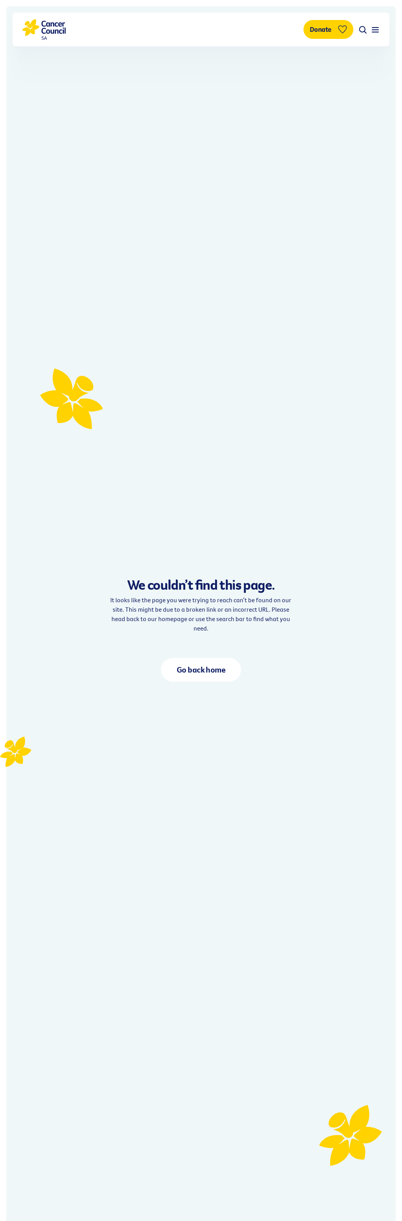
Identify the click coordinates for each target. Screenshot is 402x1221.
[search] (362, 29)
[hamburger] (375, 29)
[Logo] (44, 29)
